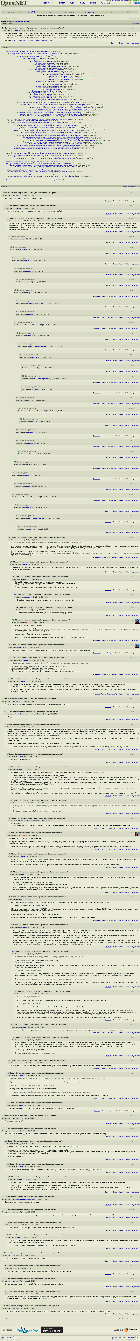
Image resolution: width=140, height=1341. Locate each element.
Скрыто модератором (26, 56)
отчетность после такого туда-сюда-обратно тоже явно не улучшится (59, 109)
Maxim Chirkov (133, 1337)
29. (11, 925)
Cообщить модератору (132, 43)
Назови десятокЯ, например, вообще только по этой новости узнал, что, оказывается (47, 129)
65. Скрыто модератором (25, 440)
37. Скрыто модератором (25, 301)
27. (11, 562)
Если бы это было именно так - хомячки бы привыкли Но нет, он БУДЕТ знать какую (55, 144)
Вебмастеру (134, 1339)
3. (2, 698)
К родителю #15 (112, 479)
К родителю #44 (112, 382)
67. (3, 1278)
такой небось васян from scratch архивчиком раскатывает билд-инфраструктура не (55, 139)
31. (3, 1253)
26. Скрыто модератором (23, 268)
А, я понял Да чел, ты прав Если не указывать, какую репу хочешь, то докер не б (50, 142)
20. (11, 872)
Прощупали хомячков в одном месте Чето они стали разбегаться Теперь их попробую (34, 153)
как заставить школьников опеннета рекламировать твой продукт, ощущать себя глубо (39, 176)
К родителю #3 (112, 749)
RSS (128, 12)
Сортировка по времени (129, 186)
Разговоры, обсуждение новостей (18, 21)
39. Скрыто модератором (21, 494)
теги (107, 3)
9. (5, 205)
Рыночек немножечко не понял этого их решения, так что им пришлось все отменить (34, 119)
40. (9, 818)
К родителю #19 (112, 1033)
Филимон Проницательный (47, 162)
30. (13, 951)
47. (5, 1222)
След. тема (137, 1318)
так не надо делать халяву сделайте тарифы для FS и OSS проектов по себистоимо (47, 112)
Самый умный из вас (58, 66)
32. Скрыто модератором (25, 279)
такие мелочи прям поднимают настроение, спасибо (23, 51)
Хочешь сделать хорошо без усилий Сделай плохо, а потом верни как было (31, 175)
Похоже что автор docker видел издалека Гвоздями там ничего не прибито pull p (41, 130)
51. (7, 1103)
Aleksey (71, 130)
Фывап (66, 79)
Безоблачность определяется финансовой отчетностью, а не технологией (57, 107)
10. (3, 1128)
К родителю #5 (112, 849)
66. (5, 1265)
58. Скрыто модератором (31, 376)
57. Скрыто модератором (27, 408)
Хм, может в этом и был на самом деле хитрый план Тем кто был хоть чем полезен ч (42, 167)
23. (11, 800)
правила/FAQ (30, 12)
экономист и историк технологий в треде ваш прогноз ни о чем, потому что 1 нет (46, 114)
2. (2, 193)
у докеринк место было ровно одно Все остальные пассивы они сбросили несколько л (39, 155)
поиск (50, 12)
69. (9, 1060)
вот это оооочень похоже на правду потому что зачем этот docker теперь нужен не (55, 111)
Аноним (44, 51)
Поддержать (124, 1339)
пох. (52, 63)
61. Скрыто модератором (29, 419)
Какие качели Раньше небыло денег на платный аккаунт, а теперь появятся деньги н (47, 145)
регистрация (124, 0)
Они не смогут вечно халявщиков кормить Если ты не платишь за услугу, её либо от (34, 180)
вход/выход (89, 12)
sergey (49, 65)
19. (9, 897)
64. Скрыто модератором (25, 430)
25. (3, 1209)
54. (17, 607)
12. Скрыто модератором (17, 236)
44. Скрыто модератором (29, 354)
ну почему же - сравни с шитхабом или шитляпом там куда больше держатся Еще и (47, 102)
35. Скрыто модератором (23, 290)
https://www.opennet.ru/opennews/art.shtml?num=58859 (34, 40)
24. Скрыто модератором (21, 258)
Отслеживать (135, 23)
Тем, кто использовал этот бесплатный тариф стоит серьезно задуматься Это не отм (34, 163)
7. (2, 1115)
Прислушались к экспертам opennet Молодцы (21, 162)
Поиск (103, 3)
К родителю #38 (112, 403)
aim (85, 111)
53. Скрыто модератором (25, 397)
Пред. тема (130, 1318)
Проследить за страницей (11, 1339)
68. (3, 1306)
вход (119, 0)
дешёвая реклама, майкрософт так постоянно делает (23, 170)
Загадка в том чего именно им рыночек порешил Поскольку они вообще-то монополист (39, 122)
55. (9, 1177)
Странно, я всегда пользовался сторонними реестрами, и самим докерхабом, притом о (43, 147)
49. (15, 594)
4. (5, 711)
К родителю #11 (112, 557)
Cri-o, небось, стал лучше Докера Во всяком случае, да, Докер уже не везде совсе (37, 171)
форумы (11, 12)
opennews (16, 30)
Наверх (121, 201)
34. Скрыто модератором (21, 473)
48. (7, 1164)
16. (7, 1073)
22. (9, 537)
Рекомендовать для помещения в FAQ (102, 1318)
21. (5, 1141)
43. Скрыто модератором (27, 344)
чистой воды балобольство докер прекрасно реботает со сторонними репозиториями (42, 148)
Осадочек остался (16, 120)
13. (3, 1196)
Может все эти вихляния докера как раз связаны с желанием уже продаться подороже (52, 104)
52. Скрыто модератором (31, 365)
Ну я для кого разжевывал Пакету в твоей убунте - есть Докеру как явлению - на (46, 125)
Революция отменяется (14, 152)
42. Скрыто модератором (25, 333)
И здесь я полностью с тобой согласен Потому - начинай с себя (44, 127)
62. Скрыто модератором (27, 526)
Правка (121, 43)
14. (7, 833)
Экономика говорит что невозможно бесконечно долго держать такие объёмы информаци (44, 55)
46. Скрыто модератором (23, 505)
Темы (124, 1318)
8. (7, 754)
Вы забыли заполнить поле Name (35, 120)
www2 (60, 53)
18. (9, 854)
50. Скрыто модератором (25, 516)
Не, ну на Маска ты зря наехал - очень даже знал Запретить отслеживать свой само (47, 158)
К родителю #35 (112, 318)
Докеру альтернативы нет (23, 124)
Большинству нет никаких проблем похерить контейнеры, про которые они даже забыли (39, 165)
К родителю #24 (112, 296)
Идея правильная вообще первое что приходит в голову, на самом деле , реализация (60, 140)
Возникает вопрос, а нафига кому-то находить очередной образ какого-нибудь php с (51, 137)
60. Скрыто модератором (25, 311)
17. (9, 767)
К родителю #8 (112, 828)
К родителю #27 (112, 640)
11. (7, 218)
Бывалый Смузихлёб (54, 70)
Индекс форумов (117, 1318)
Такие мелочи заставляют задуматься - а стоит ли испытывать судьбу (34, 53)
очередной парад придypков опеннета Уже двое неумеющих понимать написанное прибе (48, 135)
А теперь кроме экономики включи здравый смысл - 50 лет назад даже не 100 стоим (47, 116)
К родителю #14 (112, 920)
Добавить (115, 1339)
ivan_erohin (78, 114)
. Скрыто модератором (31, 387)
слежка (109, 12)
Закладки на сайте (8, 1337)
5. (5, 724)
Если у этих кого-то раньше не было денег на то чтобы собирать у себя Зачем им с (46, 132)
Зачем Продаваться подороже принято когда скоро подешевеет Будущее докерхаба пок (56, 106)
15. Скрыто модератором (19, 247)
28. (13, 576)
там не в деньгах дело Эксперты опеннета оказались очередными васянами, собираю (51, 134)
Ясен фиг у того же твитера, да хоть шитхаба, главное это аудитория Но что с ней (41, 157)
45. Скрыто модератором (23, 483)
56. (7, 1235)
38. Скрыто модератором (23, 322)
